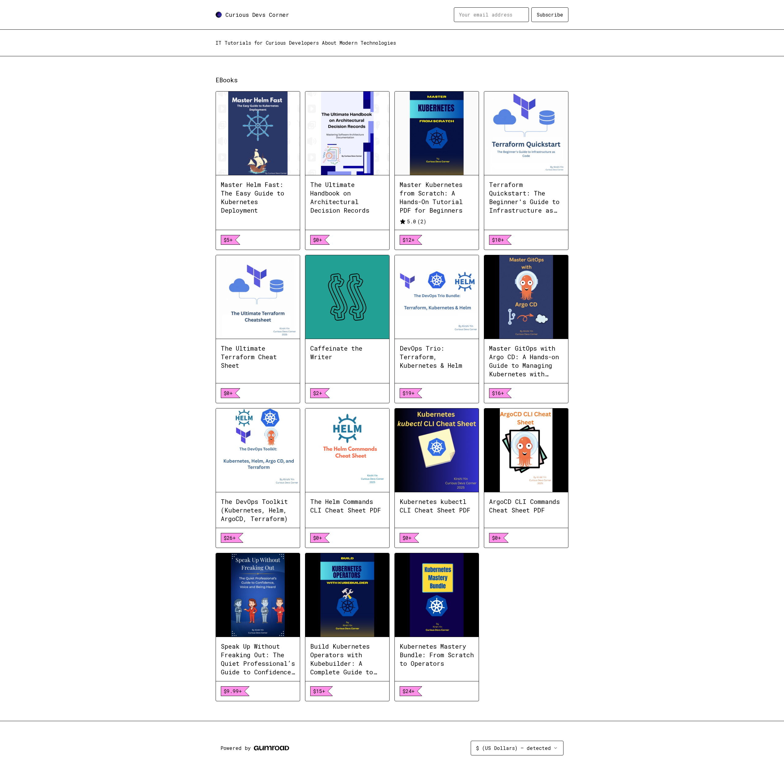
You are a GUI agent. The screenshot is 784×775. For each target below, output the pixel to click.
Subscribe (550, 14)
